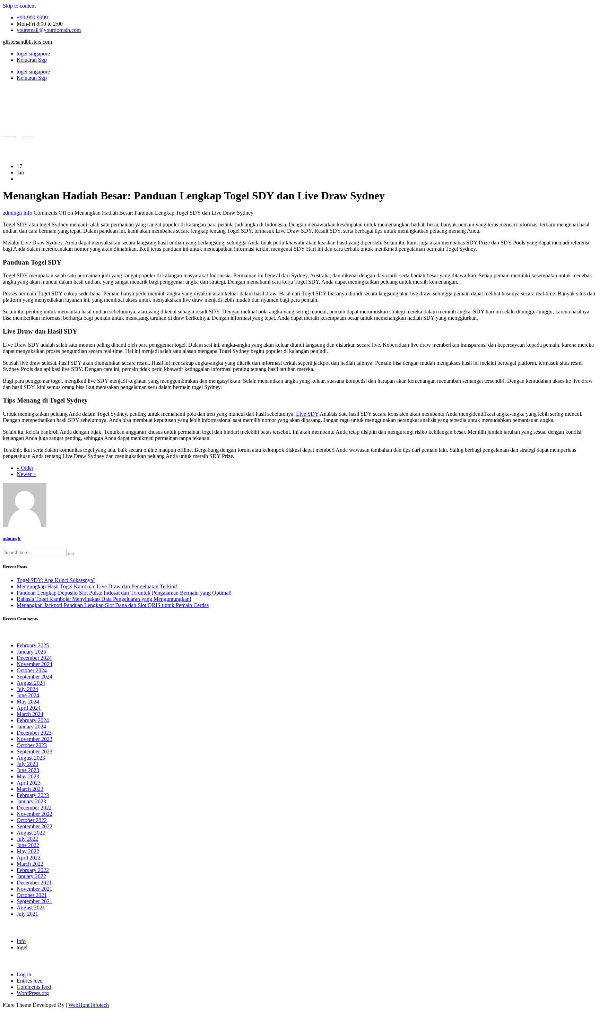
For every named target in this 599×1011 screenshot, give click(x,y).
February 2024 (33, 720)
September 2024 (34, 677)
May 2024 (28, 702)
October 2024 (32, 670)
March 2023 (30, 789)
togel (22, 947)
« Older (25, 468)
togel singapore (33, 54)
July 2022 (27, 839)
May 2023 (28, 776)
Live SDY (307, 414)
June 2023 (28, 770)
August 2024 (31, 683)
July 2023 (27, 764)
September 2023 (34, 751)
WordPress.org (33, 993)
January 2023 (31, 801)
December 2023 (34, 733)
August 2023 (31, 758)
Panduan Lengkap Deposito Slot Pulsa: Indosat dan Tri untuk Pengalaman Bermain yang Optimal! (124, 593)
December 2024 (34, 658)
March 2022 (30, 864)
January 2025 (31, 652)
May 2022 (28, 851)
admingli (12, 213)
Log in (24, 974)
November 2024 (34, 664)
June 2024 (28, 695)
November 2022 (34, 814)
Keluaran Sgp (32, 60)
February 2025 (33, 645)
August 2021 (31, 907)
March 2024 (30, 714)
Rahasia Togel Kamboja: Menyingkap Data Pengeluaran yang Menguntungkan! (104, 599)
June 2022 (28, 845)
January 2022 (31, 876)
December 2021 (34, 882)
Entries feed (30, 981)
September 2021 (34, 901)
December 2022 (34, 808)
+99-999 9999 (32, 17)
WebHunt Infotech (88, 1005)
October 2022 (32, 820)
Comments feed (34, 987)
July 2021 (27, 914)
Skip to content (19, 6)
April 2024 (29, 708)
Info (27, 213)
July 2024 (27, 689)
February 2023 (33, 795)
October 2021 (32, 895)
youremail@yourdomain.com (49, 30)
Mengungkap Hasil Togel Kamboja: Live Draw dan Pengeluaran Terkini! (97, 586)
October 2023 (32, 745)
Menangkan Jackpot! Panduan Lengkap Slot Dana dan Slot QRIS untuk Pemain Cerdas (113, 605)
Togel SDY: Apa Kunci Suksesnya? (56, 580)
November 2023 (34, 739)
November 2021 (34, 889)
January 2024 (31, 726)
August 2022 (31, 833)
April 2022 (29, 858)
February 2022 (33, 870)
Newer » (26, 474)
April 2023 (29, 783)
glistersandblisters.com (27, 42)
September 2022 (34, 826)
